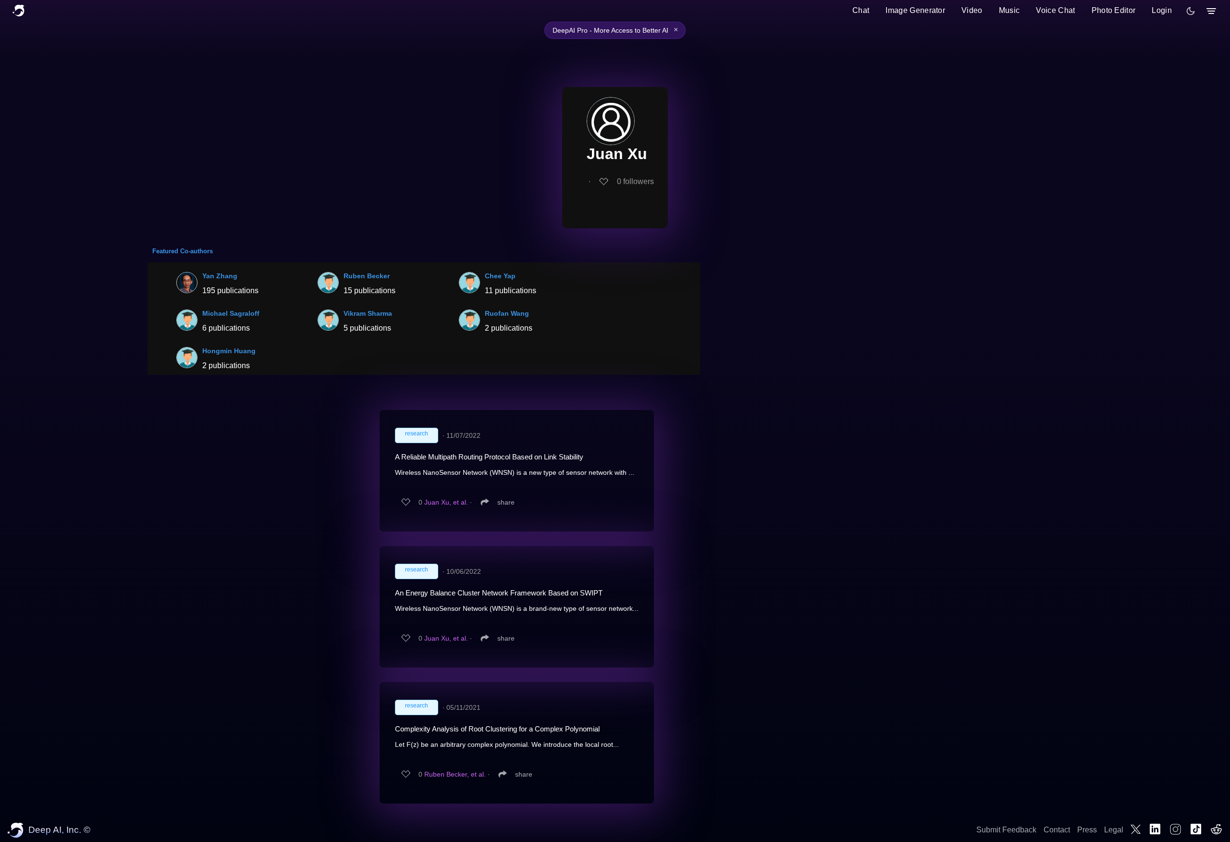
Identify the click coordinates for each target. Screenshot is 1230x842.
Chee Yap (500, 276)
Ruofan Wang (507, 313)
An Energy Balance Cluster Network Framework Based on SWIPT (499, 593)
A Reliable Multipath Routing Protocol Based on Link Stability (489, 457)
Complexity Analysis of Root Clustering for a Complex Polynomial (497, 729)
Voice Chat (1055, 10)
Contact (1057, 830)
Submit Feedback (1006, 830)
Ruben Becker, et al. (455, 774)
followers (635, 181)
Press (1087, 830)
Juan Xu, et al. (446, 502)
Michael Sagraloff (230, 313)
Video (972, 10)
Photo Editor (1114, 10)
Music (1009, 10)
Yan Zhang (219, 276)
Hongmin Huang (229, 351)
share (506, 502)
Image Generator (915, 10)
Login (1162, 10)
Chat (860, 10)
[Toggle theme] (1190, 11)
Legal (1113, 830)
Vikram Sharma (368, 313)
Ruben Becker (367, 276)
